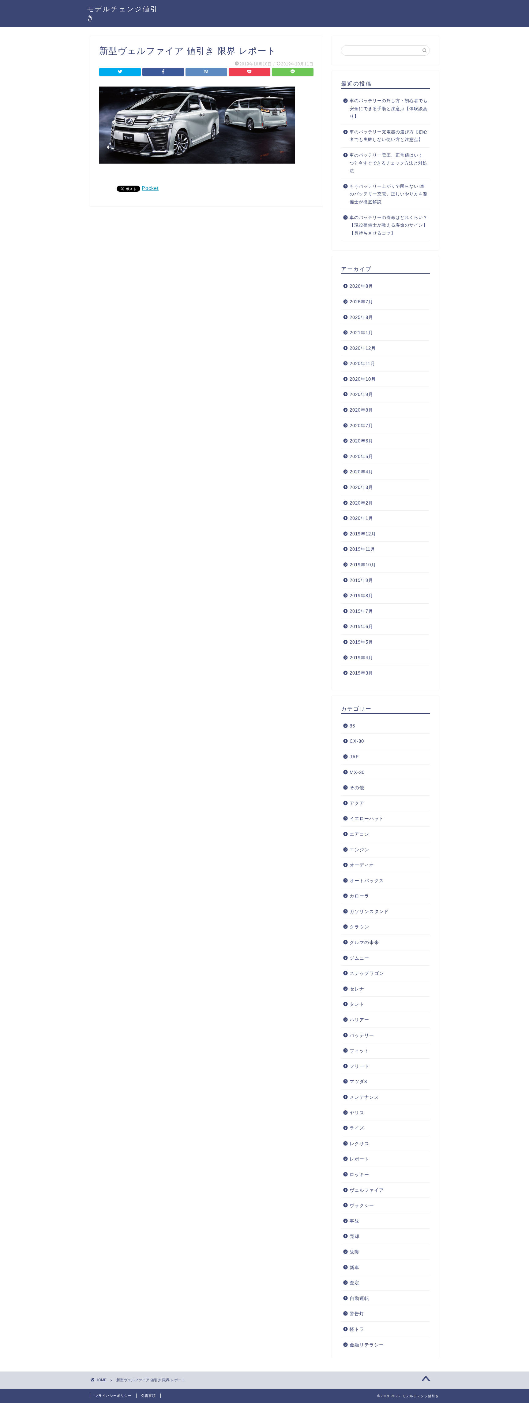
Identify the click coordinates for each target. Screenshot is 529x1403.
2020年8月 (361, 410)
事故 (354, 1220)
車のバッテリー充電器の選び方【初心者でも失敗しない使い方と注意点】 (389, 136)
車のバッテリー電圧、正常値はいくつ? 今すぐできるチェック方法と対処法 (388, 163)
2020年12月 (363, 348)
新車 (354, 1267)
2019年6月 (361, 626)
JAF (354, 756)
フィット (359, 1050)
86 (352, 725)
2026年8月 (361, 286)
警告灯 (357, 1313)
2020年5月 (361, 456)
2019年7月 (361, 611)
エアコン (359, 834)
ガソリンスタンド (369, 911)
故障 (354, 1251)
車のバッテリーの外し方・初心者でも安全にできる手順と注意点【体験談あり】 (389, 108)
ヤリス (357, 1112)
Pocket (150, 188)
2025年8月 (361, 317)
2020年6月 (361, 440)
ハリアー (359, 1019)
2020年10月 (363, 379)
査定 (354, 1282)
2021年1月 (361, 332)
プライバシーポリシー (113, 1395)
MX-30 (357, 772)
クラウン (359, 926)
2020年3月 (361, 487)
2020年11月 (362, 363)
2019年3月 (361, 673)
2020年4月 (361, 471)
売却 (354, 1236)
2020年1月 (361, 518)
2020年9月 (361, 394)
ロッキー (359, 1174)
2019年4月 (361, 657)
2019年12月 (363, 533)
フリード (359, 1066)
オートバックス (367, 880)
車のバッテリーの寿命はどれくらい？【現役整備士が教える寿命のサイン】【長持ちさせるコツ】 (389, 225)
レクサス (359, 1143)
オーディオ (362, 865)
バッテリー (362, 1035)
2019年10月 (363, 564)
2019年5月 (361, 642)
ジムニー (359, 958)
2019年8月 (361, 595)
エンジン (359, 849)
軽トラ (357, 1329)
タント (357, 1004)
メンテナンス (364, 1097)
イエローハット (367, 818)
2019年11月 (362, 549)
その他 (357, 787)
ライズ (357, 1128)
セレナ (357, 988)
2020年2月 (361, 502)
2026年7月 (361, 301)
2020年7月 (361, 425)
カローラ (359, 895)
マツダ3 (358, 1081)
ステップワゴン (367, 973)
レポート (359, 1158)
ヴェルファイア (367, 1190)
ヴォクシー (362, 1205)
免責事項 (148, 1395)
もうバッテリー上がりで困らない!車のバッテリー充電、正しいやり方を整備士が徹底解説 (389, 194)
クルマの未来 (364, 942)
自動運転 (359, 1298)
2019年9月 (361, 580)
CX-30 (357, 741)
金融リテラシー (367, 1344)
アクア (357, 803)
